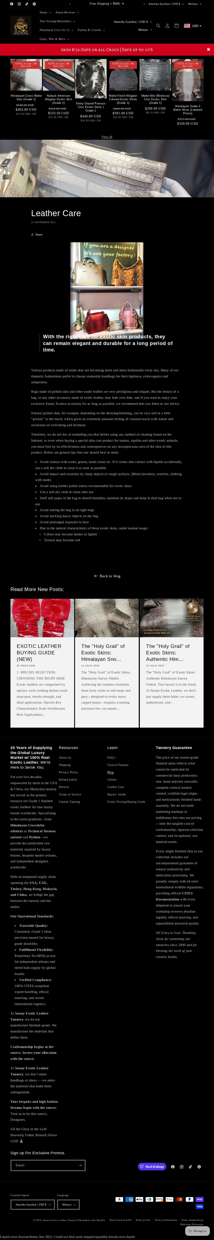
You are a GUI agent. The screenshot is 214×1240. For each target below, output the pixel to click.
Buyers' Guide (116, 794)
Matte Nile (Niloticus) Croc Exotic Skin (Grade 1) (155, 99)
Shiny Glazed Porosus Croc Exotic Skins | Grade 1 (91, 107)
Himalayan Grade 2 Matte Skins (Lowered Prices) (187, 110)
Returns (64, 787)
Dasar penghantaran (193, 1220)
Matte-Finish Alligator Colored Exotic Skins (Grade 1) (123, 99)
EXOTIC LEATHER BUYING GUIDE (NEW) (39, 652)
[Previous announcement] (69, 4)
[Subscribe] (80, 1165)
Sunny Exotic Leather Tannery (60, 1220)
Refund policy (68, 779)
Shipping (65, 765)
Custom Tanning (69, 801)
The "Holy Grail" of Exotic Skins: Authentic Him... (168, 652)
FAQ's (111, 757)
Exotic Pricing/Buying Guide (126, 801)
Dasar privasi (143, 1220)
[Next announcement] (144, 4)
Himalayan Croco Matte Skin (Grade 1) (26, 97)
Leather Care (115, 787)
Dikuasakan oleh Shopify (91, 1220)
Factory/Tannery (118, 765)
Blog (110, 772)
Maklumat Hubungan (192, 1224)
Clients (111, 779)
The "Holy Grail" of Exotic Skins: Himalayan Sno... (103, 652)
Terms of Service (70, 794)
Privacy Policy (68, 772)
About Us (65, 757)
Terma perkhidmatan (166, 1220)
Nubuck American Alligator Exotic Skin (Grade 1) (58, 99)
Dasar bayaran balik (120, 1220)
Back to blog (110, 576)
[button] (45, 12)
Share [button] (39, 234)
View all (107, 136)
